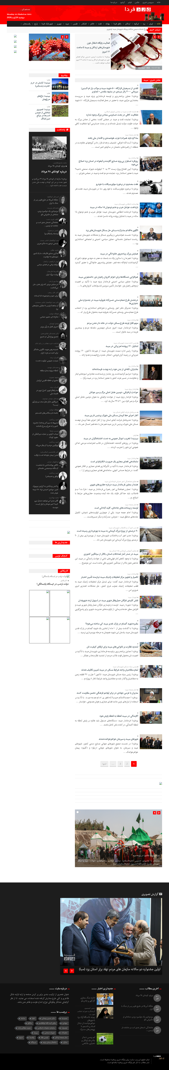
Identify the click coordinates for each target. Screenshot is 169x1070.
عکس (137, 2)
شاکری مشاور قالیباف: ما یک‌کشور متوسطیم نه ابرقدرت (45, 255)
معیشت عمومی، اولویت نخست (47, 360)
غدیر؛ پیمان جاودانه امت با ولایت (46, 455)
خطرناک (64, 1032)
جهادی (65, 1023)
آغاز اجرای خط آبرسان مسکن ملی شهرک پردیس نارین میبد (111, 415)
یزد (144, 24)
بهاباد (107, 24)
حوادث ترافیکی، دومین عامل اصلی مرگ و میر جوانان (113, 392)
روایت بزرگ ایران (52, 274)
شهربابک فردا (47, 24)
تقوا (33, 1018)
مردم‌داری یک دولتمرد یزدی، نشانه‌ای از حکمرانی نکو (47, 213)
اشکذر (84, 24)
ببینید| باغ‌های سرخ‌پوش (57, 57)
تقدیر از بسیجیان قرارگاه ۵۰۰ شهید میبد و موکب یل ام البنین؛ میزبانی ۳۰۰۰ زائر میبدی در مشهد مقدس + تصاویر (109, 90)
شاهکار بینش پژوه (49, 1042)
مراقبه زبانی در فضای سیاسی (47, 264)
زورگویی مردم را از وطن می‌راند (47, 445)
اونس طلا (44, 1037)
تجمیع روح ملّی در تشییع (49, 336)
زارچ (36, 24)
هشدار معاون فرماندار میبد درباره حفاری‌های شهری (114, 485)
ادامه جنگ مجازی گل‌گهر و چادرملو (87, 999)
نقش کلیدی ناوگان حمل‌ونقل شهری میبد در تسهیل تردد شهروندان (108, 601)
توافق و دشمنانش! (51, 476)
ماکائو (30, 1023)
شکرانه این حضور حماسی (49, 317)
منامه (23, 1018)
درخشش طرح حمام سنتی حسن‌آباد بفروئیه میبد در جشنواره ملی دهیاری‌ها (108, 302)
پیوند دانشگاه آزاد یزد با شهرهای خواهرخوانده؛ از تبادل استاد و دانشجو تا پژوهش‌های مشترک (86, 1023)
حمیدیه (64, 1018)
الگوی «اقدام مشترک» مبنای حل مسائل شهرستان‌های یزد (112, 230)
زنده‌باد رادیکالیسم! (51, 233)
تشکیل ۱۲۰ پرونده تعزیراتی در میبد (122, 346)
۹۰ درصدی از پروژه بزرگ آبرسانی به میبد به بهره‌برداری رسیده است (107, 531)
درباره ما (114, 2)
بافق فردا (117, 24)
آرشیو (122, 2)
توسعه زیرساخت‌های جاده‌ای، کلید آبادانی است (116, 508)
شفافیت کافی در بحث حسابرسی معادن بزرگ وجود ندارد (112, 115)
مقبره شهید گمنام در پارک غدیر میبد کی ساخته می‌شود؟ (111, 624)
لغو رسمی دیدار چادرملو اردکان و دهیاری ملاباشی (88, 1040)
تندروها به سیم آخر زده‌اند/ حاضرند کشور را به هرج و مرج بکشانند (45, 424)
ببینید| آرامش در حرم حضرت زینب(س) (40, 84)
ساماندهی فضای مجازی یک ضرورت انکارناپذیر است (114, 462)
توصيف (64, 1028)
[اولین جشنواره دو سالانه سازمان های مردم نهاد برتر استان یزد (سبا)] (111, 932)
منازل (65, 1042)
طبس (75, 24)
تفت (100, 24)
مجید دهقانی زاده (24, 1028)
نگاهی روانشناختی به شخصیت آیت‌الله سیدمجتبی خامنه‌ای (47, 466)
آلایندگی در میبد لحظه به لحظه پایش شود (119, 716)
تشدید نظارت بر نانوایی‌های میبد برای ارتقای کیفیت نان (112, 647)
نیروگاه (33, 1042)
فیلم (130, 2)
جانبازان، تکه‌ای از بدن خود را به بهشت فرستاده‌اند (115, 369)
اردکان (127, 24)
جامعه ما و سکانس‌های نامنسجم (46, 413)
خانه (158, 2)
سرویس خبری (148, 2)
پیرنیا (36, 1032)
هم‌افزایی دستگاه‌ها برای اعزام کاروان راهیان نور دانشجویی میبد (108, 277)
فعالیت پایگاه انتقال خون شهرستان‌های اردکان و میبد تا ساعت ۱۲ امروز (93, 47)
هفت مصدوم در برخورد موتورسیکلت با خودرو (117, 184)
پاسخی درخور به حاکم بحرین (47, 243)
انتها (104, 764)
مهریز (59, 24)
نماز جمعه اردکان (61, 1037)
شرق (21, 1037)
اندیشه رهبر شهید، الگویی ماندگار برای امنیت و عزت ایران (46, 351)
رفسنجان (27, 24)
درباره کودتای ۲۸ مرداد (54, 171)
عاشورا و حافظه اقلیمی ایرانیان (47, 380)
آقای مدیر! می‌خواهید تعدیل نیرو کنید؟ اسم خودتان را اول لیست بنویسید (46, 504)
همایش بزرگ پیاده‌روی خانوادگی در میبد (119, 254)
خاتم (92, 24)
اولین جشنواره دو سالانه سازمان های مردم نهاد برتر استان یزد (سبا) (119, 969)
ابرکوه (136, 24)
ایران (151, 24)
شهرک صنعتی (50, 1032)
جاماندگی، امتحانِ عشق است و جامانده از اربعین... (47, 224)
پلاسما (32, 1037)
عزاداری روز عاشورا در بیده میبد (146, 855)
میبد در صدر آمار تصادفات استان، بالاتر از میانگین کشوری (111, 554)
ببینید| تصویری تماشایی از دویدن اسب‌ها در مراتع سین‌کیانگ (42, 114)
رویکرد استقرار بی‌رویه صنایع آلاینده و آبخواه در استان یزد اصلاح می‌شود (108, 163)
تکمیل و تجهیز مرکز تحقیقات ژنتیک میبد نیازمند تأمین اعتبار (109, 577)
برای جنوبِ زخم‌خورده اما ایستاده (46, 295)
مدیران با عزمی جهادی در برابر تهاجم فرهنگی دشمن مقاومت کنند (107, 693)
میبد (67, 24)
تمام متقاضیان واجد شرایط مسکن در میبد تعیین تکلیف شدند (109, 670)
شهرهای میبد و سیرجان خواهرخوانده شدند (118, 739)
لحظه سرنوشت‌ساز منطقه (49, 370)
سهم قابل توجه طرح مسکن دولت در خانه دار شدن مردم (112, 323)
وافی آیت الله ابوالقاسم (47, 1023)
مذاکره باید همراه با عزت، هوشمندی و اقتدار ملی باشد (113, 138)
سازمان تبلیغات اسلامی (46, 1028)
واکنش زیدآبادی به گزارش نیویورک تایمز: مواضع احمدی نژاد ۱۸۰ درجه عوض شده (45, 490)
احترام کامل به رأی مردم (49, 326)
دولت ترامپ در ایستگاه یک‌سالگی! (53, 584)
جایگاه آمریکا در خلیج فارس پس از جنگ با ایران (137, 1007)
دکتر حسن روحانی (48, 1018)
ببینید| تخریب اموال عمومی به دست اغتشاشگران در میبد (111, 439)
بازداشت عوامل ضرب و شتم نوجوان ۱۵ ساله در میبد (114, 207)
